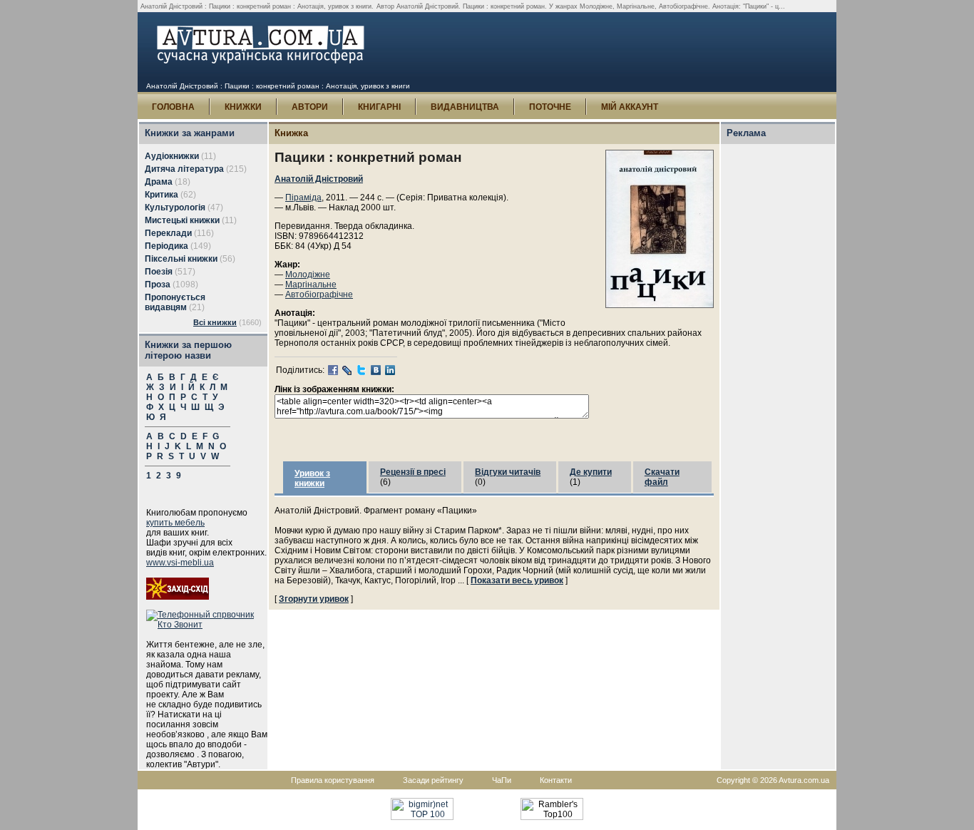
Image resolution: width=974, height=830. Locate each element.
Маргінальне (311, 285)
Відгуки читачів (507, 472)
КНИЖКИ (243, 107)
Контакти (556, 780)
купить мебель (175, 523)
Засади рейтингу (433, 780)
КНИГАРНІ (379, 107)
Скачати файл (662, 477)
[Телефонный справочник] (206, 625)
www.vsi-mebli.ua (180, 563)
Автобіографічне (319, 294)
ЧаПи (501, 780)
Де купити (591, 472)
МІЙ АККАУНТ (629, 107)
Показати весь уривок (517, 580)
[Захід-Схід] (177, 597)
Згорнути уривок (314, 599)
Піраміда (303, 198)
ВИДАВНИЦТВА (465, 107)
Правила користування (332, 780)
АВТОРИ (310, 107)
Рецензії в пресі (413, 472)
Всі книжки (215, 322)
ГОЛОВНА (173, 107)
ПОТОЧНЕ (550, 107)
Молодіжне (307, 275)
